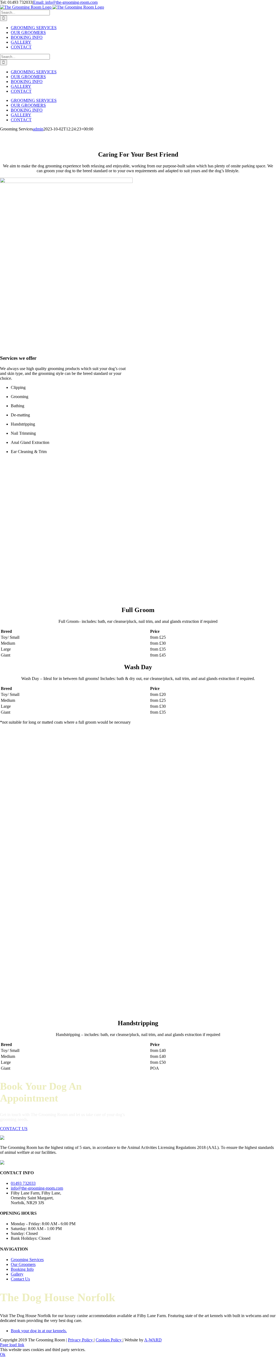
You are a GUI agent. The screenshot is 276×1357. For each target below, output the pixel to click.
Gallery (17, 1274)
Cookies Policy (109, 1340)
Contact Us (20, 1279)
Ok (2, 1354)
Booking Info (22, 1269)
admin (38, 129)
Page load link (12, 1344)
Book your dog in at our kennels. (39, 1330)
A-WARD (153, 1340)
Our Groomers (23, 1264)
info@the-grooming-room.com (37, 1188)
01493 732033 (23, 1183)
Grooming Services (27, 1259)
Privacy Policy (81, 1340)
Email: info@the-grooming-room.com (65, 2)
